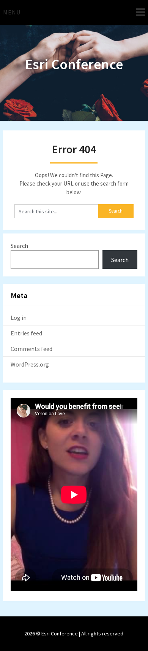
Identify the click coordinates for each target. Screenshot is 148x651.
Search (19, 245)
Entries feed (26, 333)
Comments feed (31, 348)
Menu (11, 12)
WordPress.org (30, 364)
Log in (19, 317)
